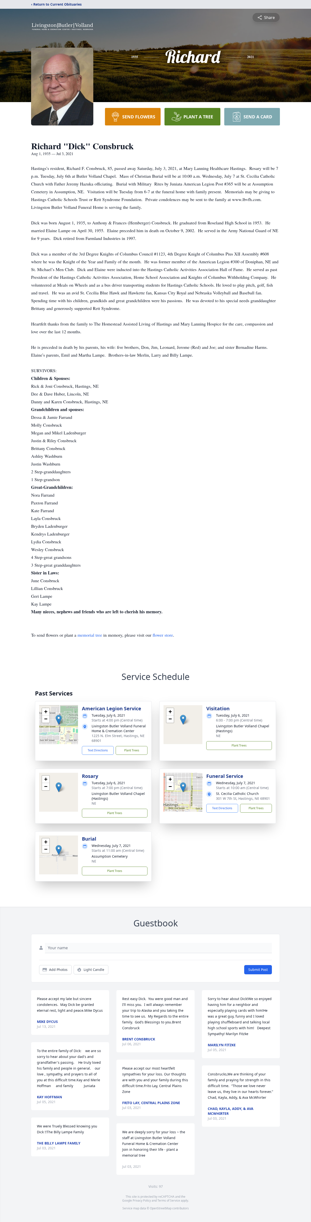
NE (218, 735)
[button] (59, 720)
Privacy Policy (142, 1200)
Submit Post (258, 969)
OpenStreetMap (161, 1208)
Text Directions (98, 750)
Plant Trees (131, 750)
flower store (163, 635)
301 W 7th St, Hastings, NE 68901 (243, 798)
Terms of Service (168, 1200)
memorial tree (90, 635)
